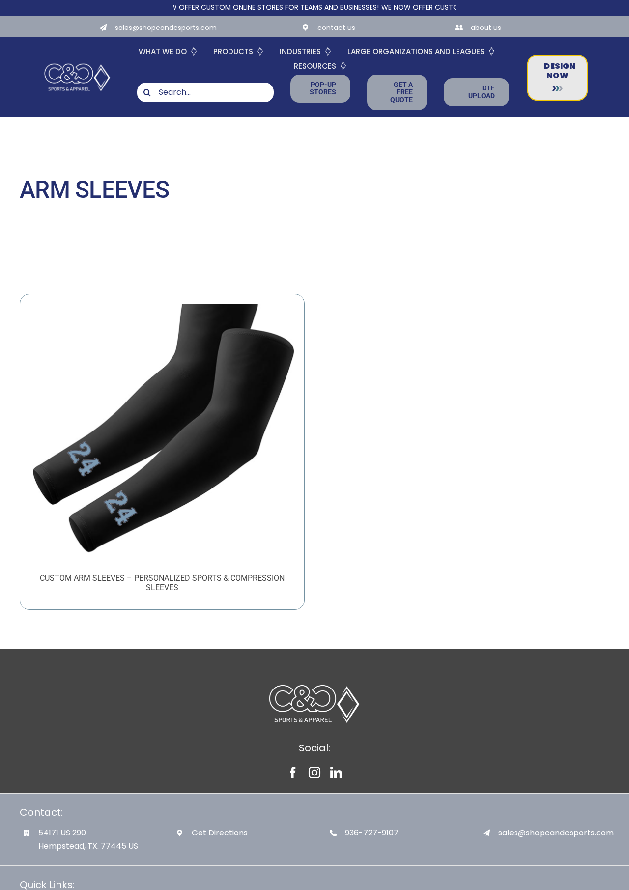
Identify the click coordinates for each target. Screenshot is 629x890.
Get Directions (220, 832)
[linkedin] (336, 772)
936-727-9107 (372, 832)
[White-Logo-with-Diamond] (77, 63)
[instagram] (314, 772)
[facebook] (293, 772)
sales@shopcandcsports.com (166, 27)
